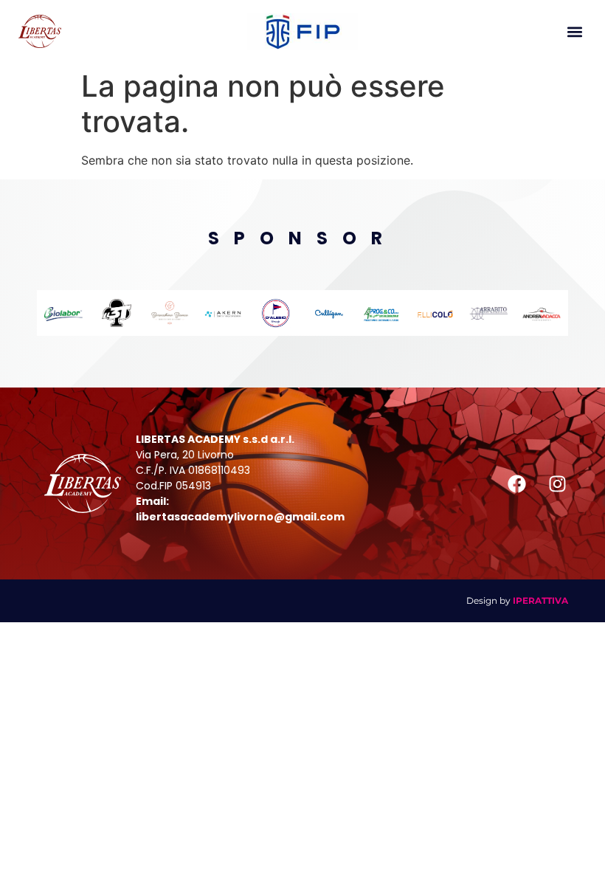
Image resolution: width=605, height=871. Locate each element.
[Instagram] (557, 483)
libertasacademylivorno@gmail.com (240, 516)
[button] (574, 31)
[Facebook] (516, 483)
